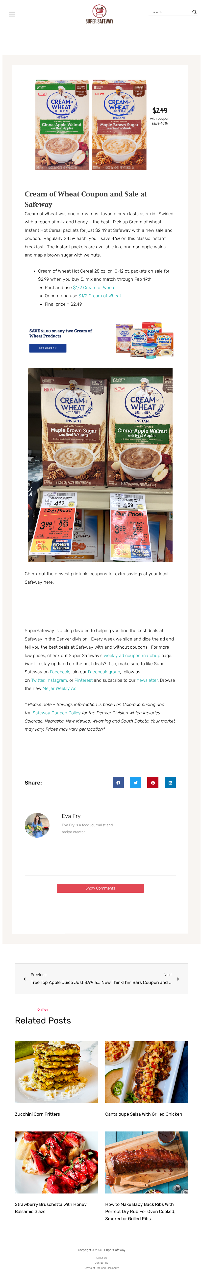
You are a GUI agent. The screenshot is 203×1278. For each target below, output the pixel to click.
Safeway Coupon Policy (57, 713)
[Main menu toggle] (12, 14)
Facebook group (104, 672)
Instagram (57, 680)
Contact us (101, 1262)
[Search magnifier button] (194, 12)
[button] (118, 782)
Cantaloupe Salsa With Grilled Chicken (143, 1114)
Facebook (59, 672)
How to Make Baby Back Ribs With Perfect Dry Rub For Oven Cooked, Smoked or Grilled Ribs (140, 1211)
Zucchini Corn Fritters (37, 1114)
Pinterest (84, 680)
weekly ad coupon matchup (132, 655)
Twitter (37, 680)
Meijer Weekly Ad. (60, 688)
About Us (101, 1257)
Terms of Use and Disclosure (101, 1268)
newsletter (147, 680)
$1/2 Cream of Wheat (94, 287)
